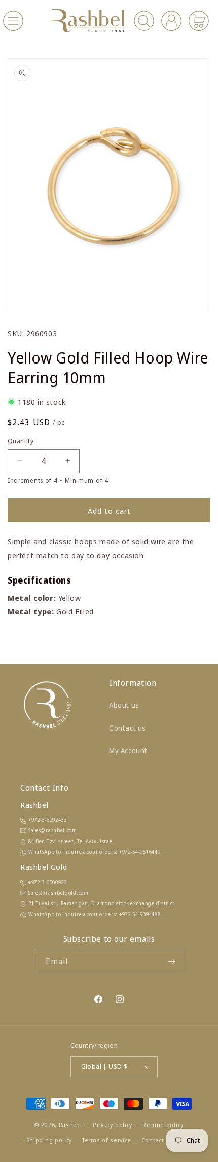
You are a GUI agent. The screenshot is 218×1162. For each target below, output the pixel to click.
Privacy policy (112, 1125)
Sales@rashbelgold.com (58, 892)
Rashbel (71, 1125)
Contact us (127, 728)
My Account (128, 750)
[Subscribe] (171, 961)
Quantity (20, 440)
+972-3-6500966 (47, 882)
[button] (13, 21)
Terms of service (106, 1140)
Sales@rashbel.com (52, 830)
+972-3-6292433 (47, 819)
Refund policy (163, 1125)
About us (124, 705)
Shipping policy (49, 1140)
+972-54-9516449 (140, 851)
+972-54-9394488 (140, 914)
